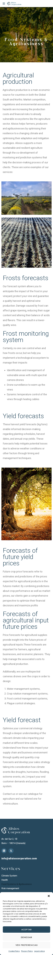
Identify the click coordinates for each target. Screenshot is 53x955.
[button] (48, 895)
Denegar (26, 937)
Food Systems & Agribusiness (16, 884)
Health (4, 880)
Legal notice (39, 951)
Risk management (10, 888)
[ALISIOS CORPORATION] (14, 3)
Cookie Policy (14, 951)
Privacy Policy (27, 951)
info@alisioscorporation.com (19, 858)
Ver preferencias (27, 945)
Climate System (9, 875)
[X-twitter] (11, 850)
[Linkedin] (4, 850)
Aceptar (26, 929)
